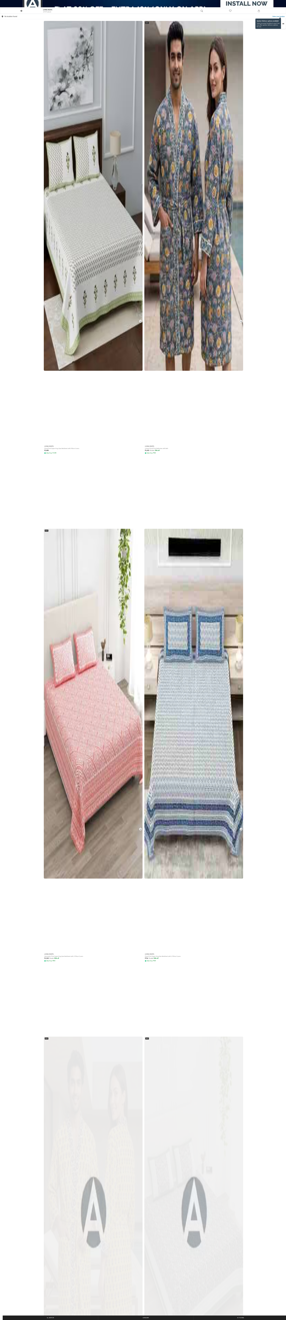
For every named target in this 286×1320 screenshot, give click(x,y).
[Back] (22, 11)
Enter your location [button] (279, 16)
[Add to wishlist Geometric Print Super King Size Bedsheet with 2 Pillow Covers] (140, 829)
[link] (243, 10)
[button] (214, 10)
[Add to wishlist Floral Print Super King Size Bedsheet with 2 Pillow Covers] (241, 829)
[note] (270, 24)
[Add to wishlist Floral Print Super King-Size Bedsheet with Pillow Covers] (140, 321)
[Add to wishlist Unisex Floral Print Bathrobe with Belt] (241, 321)
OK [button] (283, 24)
